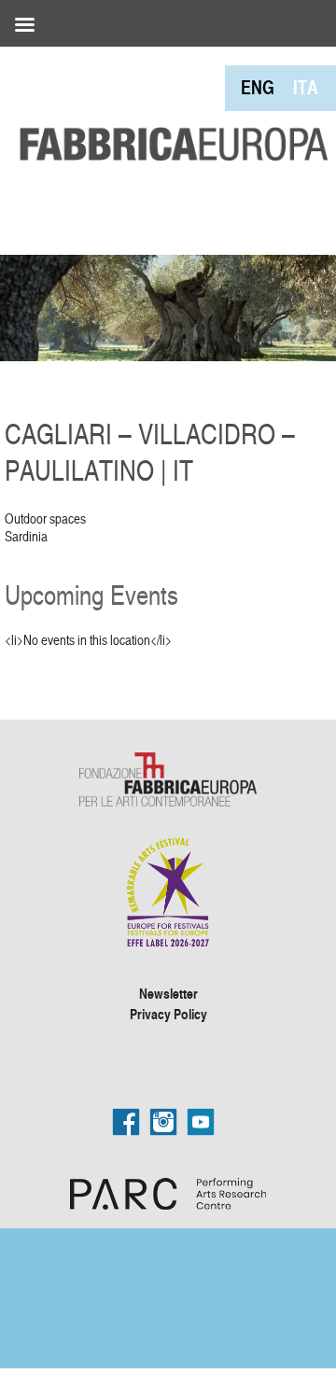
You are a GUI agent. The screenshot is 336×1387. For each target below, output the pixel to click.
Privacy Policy (168, 1013)
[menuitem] (257, 87)
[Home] (168, 106)
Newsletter (168, 993)
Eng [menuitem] (257, 87)
